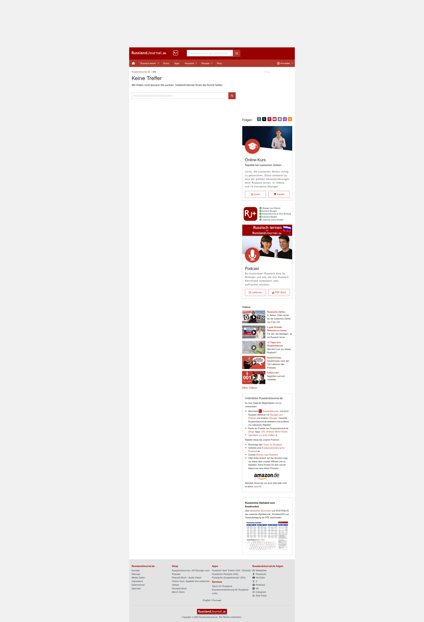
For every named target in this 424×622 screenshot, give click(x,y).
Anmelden (285, 63)
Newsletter (261, 570)
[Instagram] (285, 118)
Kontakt (136, 570)
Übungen (273, 418)
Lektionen (256, 292)
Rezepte (205, 63)
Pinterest (260, 584)
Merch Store (281, 431)
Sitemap (136, 574)
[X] (264, 118)
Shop (219, 63)
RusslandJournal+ (271, 411)
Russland (189, 63)
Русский (216, 600)
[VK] (279, 118)
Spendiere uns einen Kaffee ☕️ (263, 435)
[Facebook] (259, 118)
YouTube (260, 577)
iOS (263, 431)
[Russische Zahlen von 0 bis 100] (253, 316)
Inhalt (256, 194)
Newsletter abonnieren (260, 510)
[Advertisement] (212, 23)
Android (270, 431)
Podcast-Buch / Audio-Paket (186, 577)
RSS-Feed (260, 595)
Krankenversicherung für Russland (230, 589)
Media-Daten (138, 577)
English (207, 600)
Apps (176, 63)
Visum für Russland (272, 444)
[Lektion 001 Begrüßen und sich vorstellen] (253, 377)
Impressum (137, 581)
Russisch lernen (148, 63)
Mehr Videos (249, 388)
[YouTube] (274, 118)
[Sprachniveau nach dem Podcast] (253, 362)
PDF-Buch (280, 292)
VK (257, 588)
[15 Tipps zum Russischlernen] (253, 347)
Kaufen (280, 194)
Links (214, 593)
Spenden (136, 588)
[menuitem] (133, 63)
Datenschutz (138, 584)
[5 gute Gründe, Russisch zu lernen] (253, 331)
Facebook (260, 574)
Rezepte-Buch (179, 588)
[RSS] (290, 118)
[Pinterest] (269, 118)
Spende (257, 486)
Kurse (166, 63)
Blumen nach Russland (267, 454)
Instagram (260, 592)
